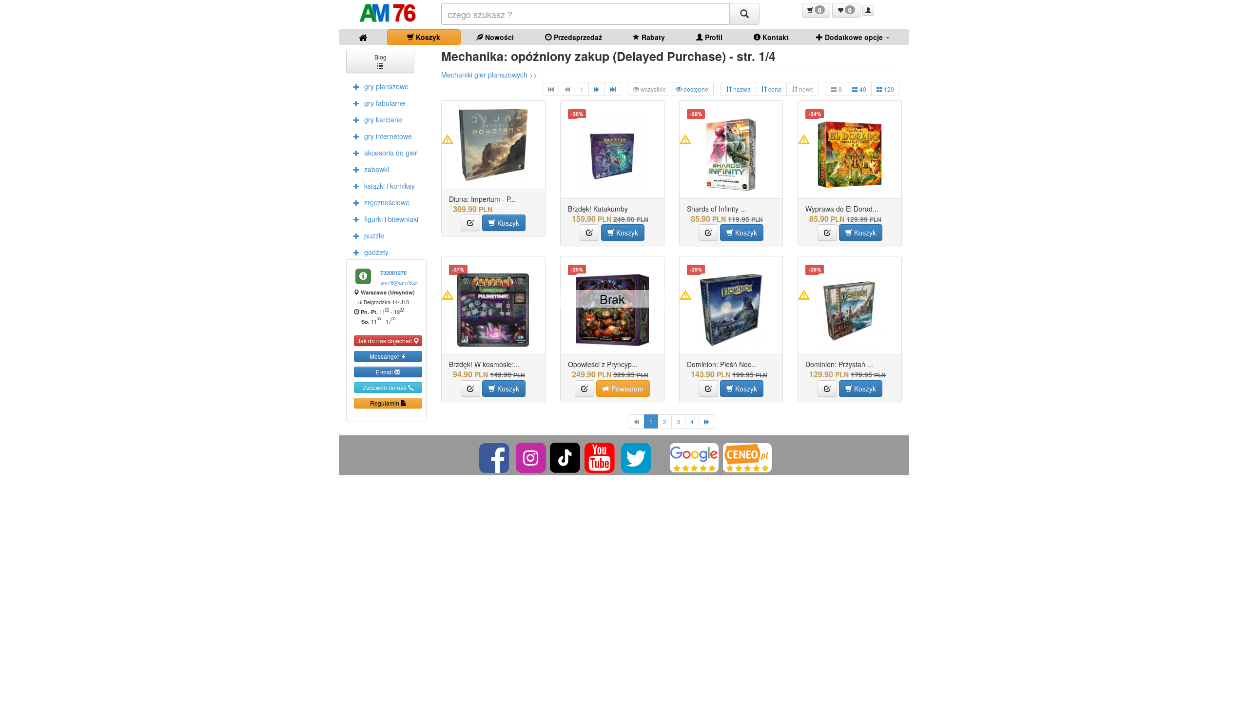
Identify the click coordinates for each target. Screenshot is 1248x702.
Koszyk (427, 37)
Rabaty (652, 37)
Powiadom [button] (626, 388)
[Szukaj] (744, 14)
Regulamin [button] (385, 403)
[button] (816, 10)
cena (774, 89)
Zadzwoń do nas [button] (385, 387)
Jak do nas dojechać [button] (385, 340)
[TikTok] (565, 457)
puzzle (374, 235)
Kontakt (774, 37)
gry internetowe (388, 136)
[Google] (694, 457)
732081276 (393, 272)
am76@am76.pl (398, 282)
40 (862, 89)
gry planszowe (386, 86)
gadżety (376, 252)
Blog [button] (380, 57)
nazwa (741, 89)
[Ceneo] (747, 457)
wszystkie (652, 89)
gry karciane (383, 119)
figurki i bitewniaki (391, 219)
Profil (712, 37)
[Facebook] (495, 457)
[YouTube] (600, 457)
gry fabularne (384, 103)
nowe (806, 89)
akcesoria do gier (390, 152)
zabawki (376, 169)
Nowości (498, 37)
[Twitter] (637, 457)
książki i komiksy (389, 186)
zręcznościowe (387, 202)
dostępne (695, 89)
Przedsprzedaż (577, 37)
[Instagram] (531, 457)
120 (888, 89)
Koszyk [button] (507, 223)
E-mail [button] (385, 372)
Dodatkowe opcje (854, 37)
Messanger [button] (385, 356)
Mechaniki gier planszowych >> (489, 74)
